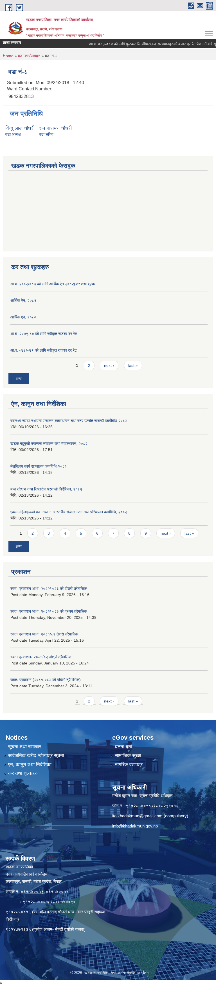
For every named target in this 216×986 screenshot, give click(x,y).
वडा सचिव (46, 134)
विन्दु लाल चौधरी (20, 128)
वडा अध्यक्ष (13, 134)
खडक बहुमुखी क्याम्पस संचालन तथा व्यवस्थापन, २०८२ (48, 443)
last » (133, 365)
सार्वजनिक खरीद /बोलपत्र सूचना (36, 755)
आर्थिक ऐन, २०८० (23, 317)
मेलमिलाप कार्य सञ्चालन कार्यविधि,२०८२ (38, 466)
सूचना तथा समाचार (24, 746)
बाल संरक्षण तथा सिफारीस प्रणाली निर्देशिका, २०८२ (46, 489)
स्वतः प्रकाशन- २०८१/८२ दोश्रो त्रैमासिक (40, 657)
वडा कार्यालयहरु (29, 55)
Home (8, 55)
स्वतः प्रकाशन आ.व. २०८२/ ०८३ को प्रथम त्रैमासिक (48, 611)
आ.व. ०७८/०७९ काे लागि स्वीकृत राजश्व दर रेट (43, 350)
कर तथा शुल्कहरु (23, 773)
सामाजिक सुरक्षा (128, 755)
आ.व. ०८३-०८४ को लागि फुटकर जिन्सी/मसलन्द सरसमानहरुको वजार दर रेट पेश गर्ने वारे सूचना (144, 44)
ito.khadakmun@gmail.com (137, 815)
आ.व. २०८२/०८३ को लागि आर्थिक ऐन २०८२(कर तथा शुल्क (52, 284)
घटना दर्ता (123, 746)
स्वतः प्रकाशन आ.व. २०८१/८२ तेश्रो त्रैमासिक (44, 634)
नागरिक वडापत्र (129, 764)
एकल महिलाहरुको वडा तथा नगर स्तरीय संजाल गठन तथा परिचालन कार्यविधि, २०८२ (68, 512)
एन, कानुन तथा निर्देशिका (29, 764)
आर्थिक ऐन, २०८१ (23, 300)
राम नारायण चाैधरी (55, 128)
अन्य (18, 378)
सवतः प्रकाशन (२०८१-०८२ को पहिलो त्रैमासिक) (45, 679)
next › (109, 365)
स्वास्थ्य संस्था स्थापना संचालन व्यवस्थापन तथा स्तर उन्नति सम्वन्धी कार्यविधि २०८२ (68, 420)
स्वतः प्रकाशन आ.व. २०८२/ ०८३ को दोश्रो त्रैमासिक (48, 588)
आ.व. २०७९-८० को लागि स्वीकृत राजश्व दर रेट (43, 333)
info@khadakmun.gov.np (135, 826)
